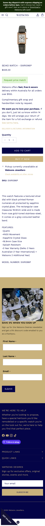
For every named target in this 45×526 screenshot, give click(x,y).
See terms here (10, 122)
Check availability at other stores (19, 174)
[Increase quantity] (14, 140)
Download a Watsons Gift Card (27, 8)
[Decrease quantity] (4, 140)
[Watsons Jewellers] (23, 15)
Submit (8, 389)
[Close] (17, 522)
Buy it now (22, 159)
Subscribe (23, 492)
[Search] (8, 15)
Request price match (15, 80)
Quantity (6, 134)
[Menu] (2, 15)
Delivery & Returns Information (18, 129)
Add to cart (22, 150)
